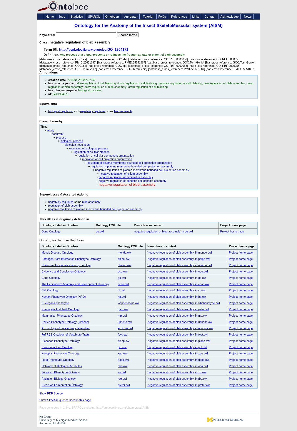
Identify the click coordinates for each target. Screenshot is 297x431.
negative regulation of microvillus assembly (126, 177)
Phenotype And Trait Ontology (60, 309)
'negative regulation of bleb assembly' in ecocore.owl (180, 328)
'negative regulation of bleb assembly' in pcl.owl (177, 347)
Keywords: (47, 35)
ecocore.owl (125, 328)
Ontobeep (112, 16)
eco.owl (122, 271)
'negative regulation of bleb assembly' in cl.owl (176, 290)
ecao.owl (123, 284)
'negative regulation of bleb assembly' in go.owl (163, 231)
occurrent (57, 133)
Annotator (131, 16)
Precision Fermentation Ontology (62, 385)
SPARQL (94, 16)
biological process (71, 141)
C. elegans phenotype (55, 303)
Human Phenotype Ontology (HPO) (64, 296)
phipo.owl (124, 259)
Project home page (232, 231)
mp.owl (122, 315)
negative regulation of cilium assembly (124, 173)
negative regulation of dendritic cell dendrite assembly (132, 180)
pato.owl (123, 309)
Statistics (77, 16)
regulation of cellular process (91, 152)
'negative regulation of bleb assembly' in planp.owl (178, 340)
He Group (45, 416)
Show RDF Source (51, 393)
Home (50, 16)
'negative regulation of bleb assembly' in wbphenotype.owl (183, 303)
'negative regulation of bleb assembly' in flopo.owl (178, 359)
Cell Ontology (50, 290)
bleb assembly (123, 111)
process (61, 137)
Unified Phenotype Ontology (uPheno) (65, 322)
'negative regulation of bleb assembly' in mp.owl (177, 315)
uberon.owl (124, 265)
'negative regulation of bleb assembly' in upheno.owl (179, 322)
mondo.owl (124, 252)
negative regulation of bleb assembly (127, 184)
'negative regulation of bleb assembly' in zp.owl (176, 372)
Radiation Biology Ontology (59, 378)
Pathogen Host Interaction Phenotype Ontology (71, 259)
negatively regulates (92, 111)
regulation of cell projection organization (107, 159)
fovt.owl (123, 334)
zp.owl (122, 372)
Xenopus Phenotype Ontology (60, 353)
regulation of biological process (88, 148)
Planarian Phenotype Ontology (61, 340)
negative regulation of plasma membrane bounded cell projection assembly (142, 170)
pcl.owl (122, 347)
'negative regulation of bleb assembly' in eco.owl (177, 271)
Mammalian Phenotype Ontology (62, 315)
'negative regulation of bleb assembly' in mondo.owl (179, 252)
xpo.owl (122, 353)
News (248, 16)
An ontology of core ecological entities (66, 328)
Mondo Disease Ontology (57, 252)
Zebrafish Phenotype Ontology (61, 372)
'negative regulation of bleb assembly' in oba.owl (177, 366)
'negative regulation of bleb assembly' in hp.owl (176, 296)
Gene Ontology (51, 231)
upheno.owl (125, 322)
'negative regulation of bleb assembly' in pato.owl (178, 309)
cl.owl (121, 290)
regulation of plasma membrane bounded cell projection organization (129, 162)
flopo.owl (123, 359)
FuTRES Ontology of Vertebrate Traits (66, 334)
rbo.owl (122, 378)
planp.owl (124, 340)
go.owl (100, 231)
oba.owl (122, 366)
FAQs (162, 16)
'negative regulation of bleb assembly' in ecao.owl (178, 284)
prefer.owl (124, 385)
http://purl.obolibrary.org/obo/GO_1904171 (93, 49)
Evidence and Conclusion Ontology (64, 271)
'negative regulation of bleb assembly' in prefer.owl (178, 385)
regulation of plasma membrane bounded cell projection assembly (132, 166)
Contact (210, 16)
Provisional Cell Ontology (57, 347)
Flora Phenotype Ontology (58, 359)
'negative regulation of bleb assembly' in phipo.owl (178, 259)
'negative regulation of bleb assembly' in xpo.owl (177, 353)
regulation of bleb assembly (65, 205)
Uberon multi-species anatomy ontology (66, 265)
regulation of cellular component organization (106, 155)
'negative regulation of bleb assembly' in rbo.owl (177, 378)
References (179, 16)
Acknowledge (229, 16)
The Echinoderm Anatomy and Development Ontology (75, 284)
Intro (62, 16)
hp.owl (122, 296)
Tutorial (148, 16)
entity (50, 130)
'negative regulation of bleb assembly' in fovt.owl (177, 334)
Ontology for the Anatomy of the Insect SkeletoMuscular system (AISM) (148, 25)
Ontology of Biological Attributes (62, 366)
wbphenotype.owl (128, 303)
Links (195, 16)
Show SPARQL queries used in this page (65, 400)
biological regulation (60, 111)
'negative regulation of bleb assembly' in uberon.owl (179, 265)
